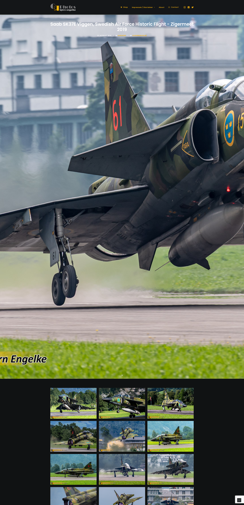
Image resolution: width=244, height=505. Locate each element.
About (161, 7)
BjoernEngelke (140, 35)
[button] (184, 7)
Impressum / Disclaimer (142, 7)
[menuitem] (124, 7)
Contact (175, 7)
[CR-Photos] (63, 7)
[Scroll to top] (239, 500)
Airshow (122, 35)
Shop (125, 7)
